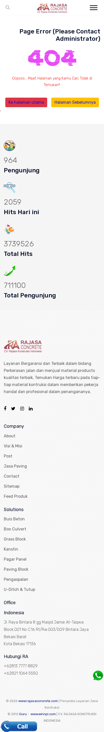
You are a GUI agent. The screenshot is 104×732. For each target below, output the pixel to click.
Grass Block (15, 539)
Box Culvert (15, 529)
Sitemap (11, 486)
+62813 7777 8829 (21, 666)
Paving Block (16, 569)
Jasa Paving (15, 466)
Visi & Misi (13, 446)
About (9, 436)
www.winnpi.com (43, 714)
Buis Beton (14, 519)
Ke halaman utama (26, 102)
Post (8, 456)
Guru (23, 714)
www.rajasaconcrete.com (38, 701)
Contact (11, 476)
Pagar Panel (15, 559)
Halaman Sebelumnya (75, 102)
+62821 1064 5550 (21, 673)
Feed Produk (16, 496)
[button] (93, 6)
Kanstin (11, 549)
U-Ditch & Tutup (19, 589)
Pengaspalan (16, 579)
